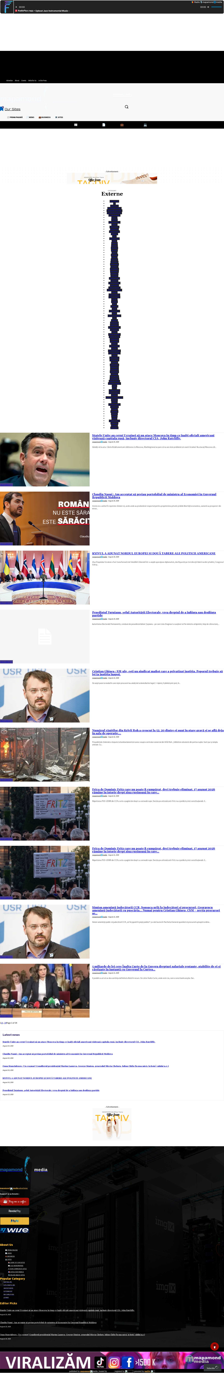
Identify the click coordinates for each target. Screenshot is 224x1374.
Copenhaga (114, 330)
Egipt (114, 388)
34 (5, 1023)
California (114, 285)
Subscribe (211, 1368)
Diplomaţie (114, 376)
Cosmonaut (114, 339)
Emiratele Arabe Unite (114, 397)
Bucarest (114, 266)
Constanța (114, 325)
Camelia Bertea (114, 288)
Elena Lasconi (114, 390)
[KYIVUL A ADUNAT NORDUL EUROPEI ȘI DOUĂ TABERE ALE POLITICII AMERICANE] (45, 578)
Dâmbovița (114, 367)
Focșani (114, 414)
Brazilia (114, 259)
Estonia (114, 400)
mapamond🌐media (99, 442)
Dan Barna (114, 369)
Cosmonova (114, 341)
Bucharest (114, 269)
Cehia (114, 304)
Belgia (114, 252)
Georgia (114, 425)
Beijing (114, 245)
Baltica (114, 243)
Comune (114, 320)
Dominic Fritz (114, 381)
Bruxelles (114, 264)
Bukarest (114, 273)
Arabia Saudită (114, 222)
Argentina (114, 229)
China (114, 309)
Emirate (114, 395)
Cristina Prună (114, 353)
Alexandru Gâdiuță (114, 213)
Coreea (114, 332)
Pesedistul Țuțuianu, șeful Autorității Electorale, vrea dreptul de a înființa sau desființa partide (154, 614)
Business (114, 280)
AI (114, 203)
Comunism (114, 323)
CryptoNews (114, 358)
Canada (114, 292)
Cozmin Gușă (114, 346)
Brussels (114, 262)
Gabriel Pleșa (114, 421)
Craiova (114, 348)
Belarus (114, 248)
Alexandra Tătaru (114, 208)
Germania (114, 428)
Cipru (114, 313)
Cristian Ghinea (114, 351)
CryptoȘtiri (114, 360)
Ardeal (114, 224)
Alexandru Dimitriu (114, 210)
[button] (126, 106)
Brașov (114, 257)
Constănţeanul (114, 327)
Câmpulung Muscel (114, 290)
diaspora (114, 374)
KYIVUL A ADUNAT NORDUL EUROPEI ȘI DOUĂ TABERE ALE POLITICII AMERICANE (153, 553)
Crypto (114, 355)
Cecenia (114, 302)
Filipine (114, 409)
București (114, 271)
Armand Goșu (114, 231)
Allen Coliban (114, 215)
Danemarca (114, 372)
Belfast (114, 250)
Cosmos (114, 344)
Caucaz (114, 299)
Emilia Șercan (114, 393)
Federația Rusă (114, 404)
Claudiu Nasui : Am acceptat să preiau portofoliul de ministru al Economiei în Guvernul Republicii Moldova (154, 496)
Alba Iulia (114, 206)
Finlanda (114, 411)
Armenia (114, 234)
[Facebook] (1, 1237)
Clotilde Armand (114, 316)
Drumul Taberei (114, 383)
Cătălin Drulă (114, 295)
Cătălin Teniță (114, 297)
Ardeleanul (114, 227)
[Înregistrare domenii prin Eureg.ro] (129, 1371)
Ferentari (114, 407)
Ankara (114, 220)
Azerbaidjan (114, 238)
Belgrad (114, 255)
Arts (114, 236)
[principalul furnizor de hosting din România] (110, 1371)
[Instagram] (6, 1237)
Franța (114, 416)
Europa (114, 402)
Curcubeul (114, 365)
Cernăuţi (114, 306)
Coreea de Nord (114, 334)
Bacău (114, 241)
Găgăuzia (114, 423)
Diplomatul (114, 379)
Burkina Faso (114, 278)
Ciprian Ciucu (114, 311)
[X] (10, 1237)
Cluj (114, 318)
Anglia (114, 217)
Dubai (114, 386)
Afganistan (114, 201)
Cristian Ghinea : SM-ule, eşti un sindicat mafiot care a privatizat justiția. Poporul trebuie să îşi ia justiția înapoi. (157, 673)
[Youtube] (20, 1237)
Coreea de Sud (114, 337)
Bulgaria (114, 276)
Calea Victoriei (114, 283)
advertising (14, 1188)
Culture (114, 362)
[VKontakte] (15, 1237)
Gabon (114, 418)
